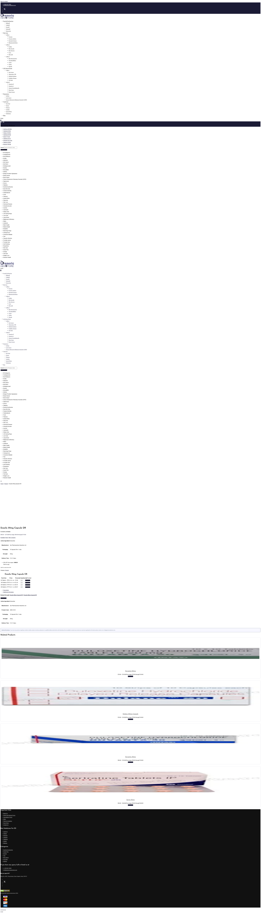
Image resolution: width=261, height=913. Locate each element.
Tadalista (5, 839)
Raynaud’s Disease (13, 40)
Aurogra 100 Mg (7, 144)
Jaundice (8, 109)
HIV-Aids (11, 80)
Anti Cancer (11, 72)
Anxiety (6, 483)
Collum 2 (8, 44)
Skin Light (11, 54)
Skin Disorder (11, 48)
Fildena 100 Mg (7, 133)
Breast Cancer (12, 92)
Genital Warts (9, 111)
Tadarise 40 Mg (7, 142)
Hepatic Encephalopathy (14, 88)
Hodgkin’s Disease (12, 78)
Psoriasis (10, 36)
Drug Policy (6, 823)
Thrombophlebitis (12, 60)
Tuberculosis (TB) (12, 74)
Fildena (5, 833)
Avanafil (7, 27)
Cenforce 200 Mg (7, 129)
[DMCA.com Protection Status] (5, 891)
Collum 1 (7, 34)
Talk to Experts (11, 537)
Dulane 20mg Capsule (130, 714)
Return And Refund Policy (9, 815)
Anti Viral (8, 103)
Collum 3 (8, 56)
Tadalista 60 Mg (7, 134)
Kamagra (5, 835)
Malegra (5, 843)
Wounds (10, 66)
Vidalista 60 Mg (7, 131)
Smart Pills (5, 852)
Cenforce (5, 831)
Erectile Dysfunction (8, 21)
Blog (4, 115)
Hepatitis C (11, 86)
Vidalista (5, 837)
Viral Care (5, 101)
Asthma (7, 96)
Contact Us (5, 825)
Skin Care (5, 33)
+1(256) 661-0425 (7, 4)
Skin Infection (11, 50)
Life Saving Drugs (7, 68)
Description (6, 590)
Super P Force (6, 136)
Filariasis (8, 107)
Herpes (7, 105)
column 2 (8, 82)
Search (2, 147)
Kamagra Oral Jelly (7, 140)
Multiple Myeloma (12, 76)
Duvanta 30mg (130, 757)
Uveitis (10, 62)
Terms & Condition (7, 821)
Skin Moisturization (13, 58)
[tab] (131, 590)
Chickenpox (8, 113)
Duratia (5, 841)
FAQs (4, 819)
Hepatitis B (11, 84)
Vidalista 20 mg (7, 138)
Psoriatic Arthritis (12, 38)
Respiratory (6, 94)
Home (2, 483)
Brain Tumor (11, 90)
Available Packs (4, 537)
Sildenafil (8, 23)
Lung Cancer (8, 97)
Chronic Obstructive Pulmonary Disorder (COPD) (16, 99)
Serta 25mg (130, 800)
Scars (10, 52)
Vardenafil (8, 29)
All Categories (4, 149)
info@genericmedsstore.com (9, 5)
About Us (5, 813)
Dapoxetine (8, 31)
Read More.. (3, 598)
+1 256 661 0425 (7, 868)
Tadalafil (8, 25)
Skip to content (4, 1)
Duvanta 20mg (130, 671)
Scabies (10, 46)
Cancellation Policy (7, 817)
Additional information (8, 592)
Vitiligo (10, 64)
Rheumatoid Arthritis (13, 42)
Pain (4, 855)
